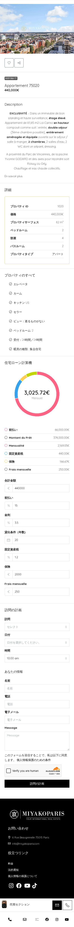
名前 (7, 680)
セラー (17, 312)
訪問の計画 (37, 783)
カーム (17, 293)
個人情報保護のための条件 (34, 760)
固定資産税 (12, 549)
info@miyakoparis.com (25, 843)
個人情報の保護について (22, 876)
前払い (9, 497)
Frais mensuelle (16, 584)
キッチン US (21, 302)
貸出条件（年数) (15, 532)
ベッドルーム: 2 (23, 330)
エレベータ (20, 284)
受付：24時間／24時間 (27, 340)
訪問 (7, 619)
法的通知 (13, 870)
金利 (7, 515)
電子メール (12, 712)
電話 (7, 696)
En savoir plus (14, 176)
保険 (7, 566)
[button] (37, 27)
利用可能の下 (11, 78)
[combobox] (37, 627)
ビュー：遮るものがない (29, 321)
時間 (7, 650)
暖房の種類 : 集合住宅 (27, 349)
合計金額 (10, 480)
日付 (7, 635)
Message (11, 728)
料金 (10, 863)
